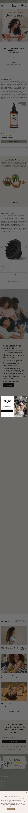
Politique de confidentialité (14, 806)
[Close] (26, 792)
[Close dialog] (26, 397)
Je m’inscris (7, 410)
